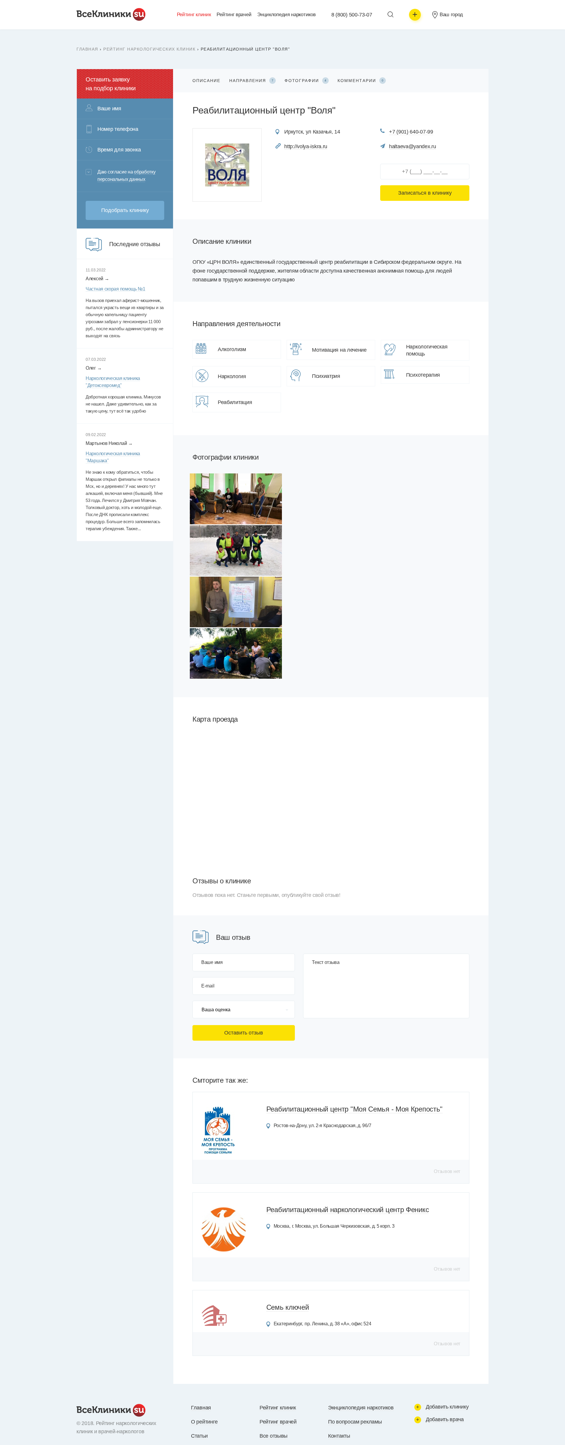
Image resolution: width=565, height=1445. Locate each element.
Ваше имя (212, 962)
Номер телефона (117, 129)
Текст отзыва (325, 962)
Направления (251, 80)
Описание (206, 80)
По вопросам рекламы (355, 1422)
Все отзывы (274, 1436)
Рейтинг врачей (234, 14)
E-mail (207, 986)
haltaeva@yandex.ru (412, 146)
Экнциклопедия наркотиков (361, 1408)
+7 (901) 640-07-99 (411, 132)
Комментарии (360, 80)
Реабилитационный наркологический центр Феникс (347, 1210)
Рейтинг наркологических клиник (149, 49)
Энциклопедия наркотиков (286, 14)
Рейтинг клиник (194, 14)
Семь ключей (287, 1307)
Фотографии (305, 80)
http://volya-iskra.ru (305, 146)
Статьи (199, 1436)
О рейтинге (204, 1422)
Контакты (339, 1436)
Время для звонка (119, 149)
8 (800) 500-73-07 (351, 15)
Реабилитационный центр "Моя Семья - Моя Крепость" (354, 1109)
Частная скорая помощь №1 (115, 288)
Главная (87, 49)
